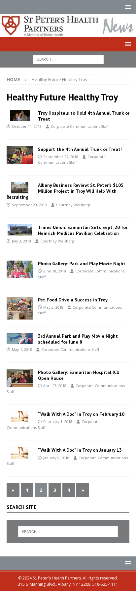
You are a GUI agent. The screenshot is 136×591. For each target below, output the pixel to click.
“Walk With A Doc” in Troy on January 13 (80, 450)
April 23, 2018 (54, 385)
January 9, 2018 (56, 457)
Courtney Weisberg (73, 204)
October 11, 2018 (27, 126)
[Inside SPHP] (20, 155)
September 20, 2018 (29, 204)
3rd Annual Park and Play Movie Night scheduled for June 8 (78, 339)
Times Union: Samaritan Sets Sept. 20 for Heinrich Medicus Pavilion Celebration (82, 230)
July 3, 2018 (21, 241)
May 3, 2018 (53, 307)
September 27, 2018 (60, 156)
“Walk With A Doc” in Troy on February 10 (81, 414)
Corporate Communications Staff (80, 126)
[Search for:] (68, 59)
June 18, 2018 (54, 270)
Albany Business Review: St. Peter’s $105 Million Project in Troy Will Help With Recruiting (65, 191)
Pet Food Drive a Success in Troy (73, 300)
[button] (126, 7)
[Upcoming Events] (20, 115)
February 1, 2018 (57, 421)
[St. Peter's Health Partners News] (68, 33)
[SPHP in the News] (20, 187)
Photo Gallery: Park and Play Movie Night (81, 264)
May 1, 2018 (22, 349)
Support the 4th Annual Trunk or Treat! (80, 149)
